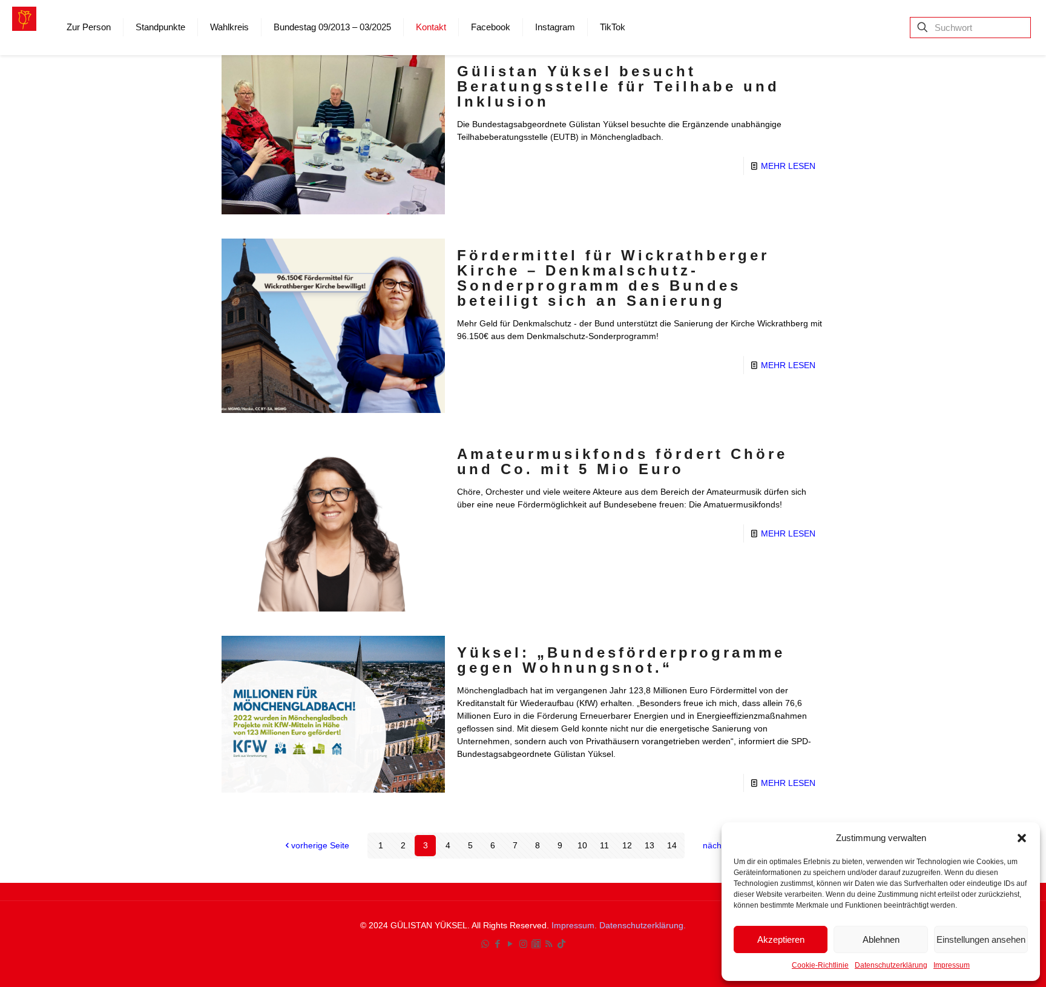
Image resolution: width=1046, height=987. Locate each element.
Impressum (951, 965)
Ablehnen (881, 939)
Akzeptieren (780, 939)
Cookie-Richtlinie (820, 965)
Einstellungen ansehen (980, 939)
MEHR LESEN (788, 166)
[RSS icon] (548, 944)
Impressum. (575, 925)
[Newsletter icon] (536, 944)
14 (672, 845)
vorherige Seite (320, 845)
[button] (1022, 838)
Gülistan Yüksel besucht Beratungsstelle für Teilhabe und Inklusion (618, 86)
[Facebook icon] (497, 944)
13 (649, 845)
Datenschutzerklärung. (642, 925)
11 (604, 845)
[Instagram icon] (523, 944)
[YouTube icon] (510, 944)
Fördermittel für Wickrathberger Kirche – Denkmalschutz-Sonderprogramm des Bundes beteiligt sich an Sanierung (613, 278)
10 (582, 845)
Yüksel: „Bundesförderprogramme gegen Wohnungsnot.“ (621, 660)
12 (627, 845)
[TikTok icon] (561, 944)
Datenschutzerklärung (891, 965)
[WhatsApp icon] (485, 944)
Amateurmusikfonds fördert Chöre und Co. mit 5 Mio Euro (622, 461)
